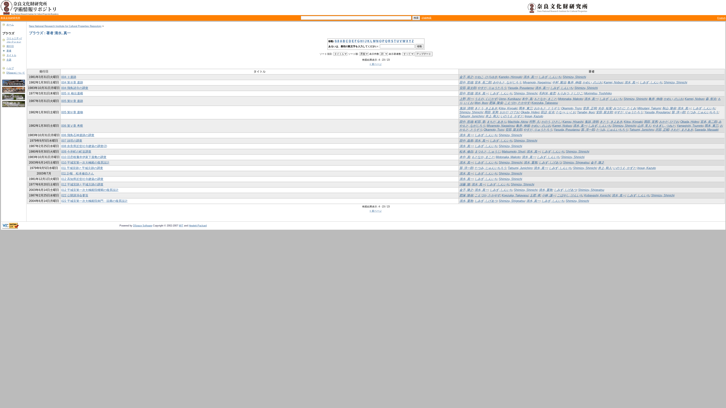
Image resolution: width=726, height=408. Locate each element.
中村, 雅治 (559, 82)
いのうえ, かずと (511, 116)
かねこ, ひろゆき (486, 77)
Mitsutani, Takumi (649, 108)
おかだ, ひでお (509, 112)
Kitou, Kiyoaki (508, 108)
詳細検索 (426, 17)
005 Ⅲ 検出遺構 (72, 93)
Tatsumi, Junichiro (471, 116)
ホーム (10, 24)
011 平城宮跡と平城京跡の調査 (82, 168)
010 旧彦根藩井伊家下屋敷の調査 (83, 157)
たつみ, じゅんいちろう (702, 112)
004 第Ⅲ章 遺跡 (72, 82)
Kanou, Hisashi (572, 121)
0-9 (337, 41)
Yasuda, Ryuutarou (521, 88)
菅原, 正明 (589, 108)
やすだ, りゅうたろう (492, 88)
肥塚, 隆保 (496, 102)
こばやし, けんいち (570, 195)
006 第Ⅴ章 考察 (72, 125)
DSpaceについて (15, 72)
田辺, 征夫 (547, 112)
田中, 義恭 (466, 140)
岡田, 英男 (491, 112)
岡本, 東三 (525, 108)
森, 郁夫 (711, 98)
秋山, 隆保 (669, 108)
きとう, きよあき (486, 108)
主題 (8, 59)
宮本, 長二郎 (483, 82)
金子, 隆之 (597, 162)
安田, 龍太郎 (467, 88)
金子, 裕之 (466, 77)
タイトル (11, 55)
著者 (8, 50)
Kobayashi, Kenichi (597, 195)
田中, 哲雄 (466, 82)
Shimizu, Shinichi (574, 77)
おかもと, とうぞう (547, 108)
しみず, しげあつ (550, 162)
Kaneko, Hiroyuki (510, 77)
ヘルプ (10, 68)
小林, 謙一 (548, 195)
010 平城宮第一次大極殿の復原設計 (85, 162)
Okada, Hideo (530, 112)
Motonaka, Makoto (570, 98)
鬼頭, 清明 (466, 108)
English (721, 18)
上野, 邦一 (466, 98)
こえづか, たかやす (517, 102)
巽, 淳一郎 (678, 112)
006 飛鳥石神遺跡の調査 (77, 135)
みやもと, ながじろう (507, 82)
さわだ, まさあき (681, 129)
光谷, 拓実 (605, 108)
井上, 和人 (492, 116)
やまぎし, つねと (663, 125)
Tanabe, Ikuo (585, 112)
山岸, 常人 (644, 125)
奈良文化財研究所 (10, 17)
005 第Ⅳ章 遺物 (72, 112)
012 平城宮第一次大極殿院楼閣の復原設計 (90, 190)
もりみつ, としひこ (570, 93)
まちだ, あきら (496, 121)
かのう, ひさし (551, 121)
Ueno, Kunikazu (509, 98)
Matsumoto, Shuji (513, 151)
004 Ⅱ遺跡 (68, 77)
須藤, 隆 (464, 184)
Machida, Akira (518, 121)
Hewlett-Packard (198, 225)
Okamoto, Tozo (571, 108)
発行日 (10, 46)
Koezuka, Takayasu (544, 102)
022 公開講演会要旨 (74, 195)
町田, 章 (480, 121)
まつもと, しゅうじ (487, 151)
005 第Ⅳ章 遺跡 (72, 101)
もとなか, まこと (545, 98)
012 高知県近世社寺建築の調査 (82, 179)
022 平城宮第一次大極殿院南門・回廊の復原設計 (94, 200)
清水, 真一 (530, 77)
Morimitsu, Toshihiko (598, 93)
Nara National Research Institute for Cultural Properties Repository (65, 26)
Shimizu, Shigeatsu (576, 162)
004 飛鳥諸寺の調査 (74, 88)
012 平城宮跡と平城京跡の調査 (82, 184)
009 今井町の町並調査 (76, 151)
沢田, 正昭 (662, 129)
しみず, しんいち (549, 77)
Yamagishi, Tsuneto (690, 125)
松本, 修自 (466, 151)
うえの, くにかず (486, 98)
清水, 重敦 (530, 162)
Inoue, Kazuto (534, 116)
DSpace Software (142, 225)
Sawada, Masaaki (707, 129)
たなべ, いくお (566, 112)
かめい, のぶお (592, 82)
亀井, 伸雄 (574, 82)
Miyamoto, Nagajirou (537, 82)
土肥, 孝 (535, 195)
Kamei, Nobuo (613, 82)
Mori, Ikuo (481, 102)
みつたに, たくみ (624, 108)
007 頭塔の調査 (71, 140)
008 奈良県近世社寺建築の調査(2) (84, 146)
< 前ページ (376, 64)
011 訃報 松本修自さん (77, 173)
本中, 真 (527, 98)
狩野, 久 (534, 121)
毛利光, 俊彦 (547, 93)
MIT (181, 225)
